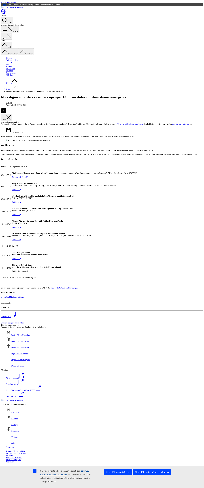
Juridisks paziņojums (13, 460)
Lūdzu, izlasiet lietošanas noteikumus (129, 124)
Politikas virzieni (12, 60)
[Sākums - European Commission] (12, 7)
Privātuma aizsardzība (14, 458)
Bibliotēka (9, 66)
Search (3, 16)
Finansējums (10, 69)
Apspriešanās (11, 73)
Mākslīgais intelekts (16, 297)
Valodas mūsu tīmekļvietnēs (16, 453)
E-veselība (5, 297)
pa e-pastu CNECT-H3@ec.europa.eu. (65, 288)
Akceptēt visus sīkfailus (117, 472)
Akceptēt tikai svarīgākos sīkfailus (152, 472)
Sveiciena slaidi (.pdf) (20, 177)
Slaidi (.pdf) (16, 190)
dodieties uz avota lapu (180, 124)
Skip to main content (8, 2)
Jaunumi (9, 64)
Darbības (9, 62)
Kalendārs (9, 71)
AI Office (9, 75)
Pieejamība (10, 462)
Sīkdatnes (9, 455)
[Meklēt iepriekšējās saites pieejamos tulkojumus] (145, 124)
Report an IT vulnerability (15, 451)
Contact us (10, 447)
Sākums (9, 58)
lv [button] (7, 14)
